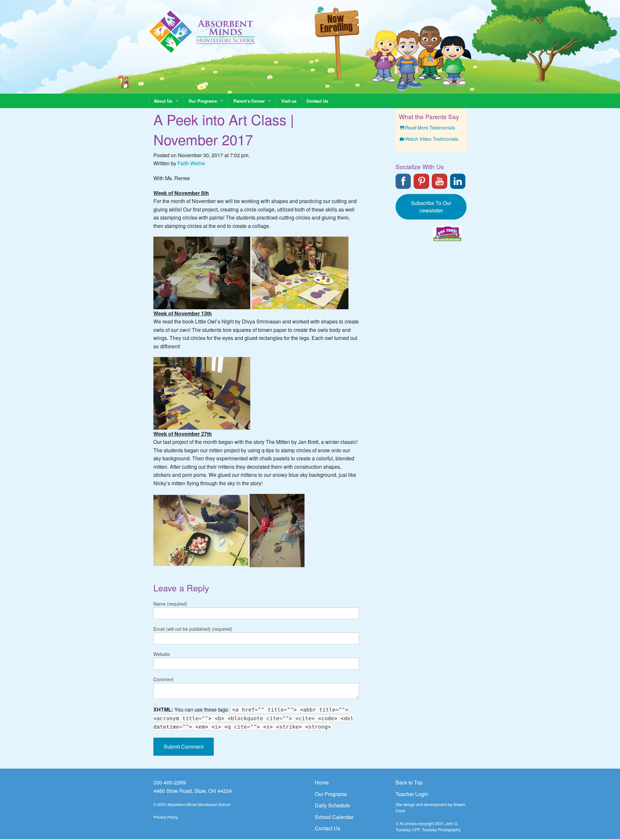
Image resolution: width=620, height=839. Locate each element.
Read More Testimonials (430, 127)
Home (322, 782)
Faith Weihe (191, 163)
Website (161, 654)
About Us (163, 101)
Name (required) (170, 603)
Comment (163, 679)
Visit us (288, 101)
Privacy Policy (165, 817)
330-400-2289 (169, 782)
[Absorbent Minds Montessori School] (202, 31)
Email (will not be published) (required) (192, 629)
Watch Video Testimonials (431, 138)
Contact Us (317, 101)
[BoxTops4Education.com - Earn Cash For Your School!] (447, 234)
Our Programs (203, 101)
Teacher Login (412, 794)
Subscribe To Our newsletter (431, 206)
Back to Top (409, 782)
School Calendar (334, 817)
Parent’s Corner (249, 101)
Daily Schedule (332, 805)
